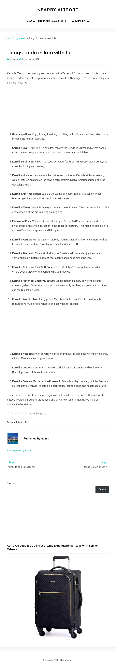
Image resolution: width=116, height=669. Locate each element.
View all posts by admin (19, 450)
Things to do (19, 38)
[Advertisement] (60, 109)
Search (10, 483)
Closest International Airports (46, 21)
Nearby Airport (58, 10)
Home (6, 38)
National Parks (80, 21)
